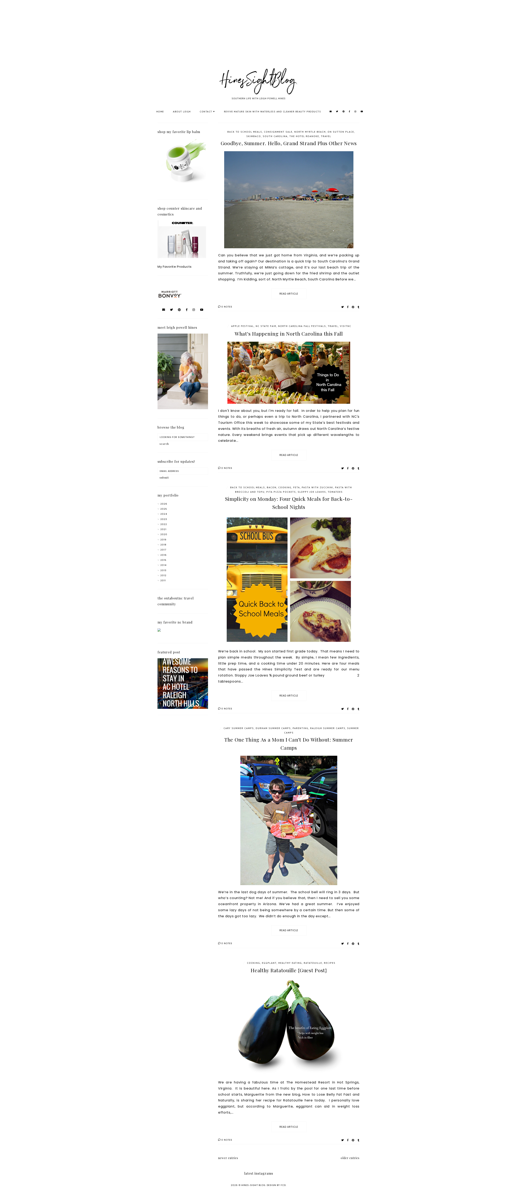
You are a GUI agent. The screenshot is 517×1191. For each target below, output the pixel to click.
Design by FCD (276, 1185)
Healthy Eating (290, 962)
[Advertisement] (121, 38)
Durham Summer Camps (273, 728)
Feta (296, 487)
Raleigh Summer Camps (327, 728)
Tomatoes (335, 491)
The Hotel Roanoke (304, 136)
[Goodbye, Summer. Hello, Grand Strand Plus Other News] (288, 199)
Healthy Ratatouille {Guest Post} (289, 970)
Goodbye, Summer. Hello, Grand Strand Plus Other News (289, 143)
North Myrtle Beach (310, 131)
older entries (350, 1158)
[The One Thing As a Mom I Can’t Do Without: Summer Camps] (288, 820)
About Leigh (182, 111)
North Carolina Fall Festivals (302, 326)
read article (289, 293)
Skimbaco (253, 136)
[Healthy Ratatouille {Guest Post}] (288, 1026)
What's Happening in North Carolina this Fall (289, 333)
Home (160, 111)
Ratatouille (313, 962)
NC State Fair (266, 326)
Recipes (329, 962)
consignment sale (278, 131)
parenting (300, 728)
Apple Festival (242, 326)
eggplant (269, 962)
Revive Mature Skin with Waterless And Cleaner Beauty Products (272, 111)
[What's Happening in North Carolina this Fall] (288, 373)
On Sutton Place (341, 131)
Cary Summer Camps (239, 728)
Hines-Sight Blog (253, 1185)
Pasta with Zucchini (317, 487)
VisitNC (345, 326)
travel (326, 136)
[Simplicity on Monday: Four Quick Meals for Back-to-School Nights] (288, 579)
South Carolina (275, 136)
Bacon (271, 487)
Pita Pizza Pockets (281, 491)
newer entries (228, 1158)
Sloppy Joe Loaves (312, 491)
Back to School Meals (244, 131)
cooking (284, 487)
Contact (206, 111)
